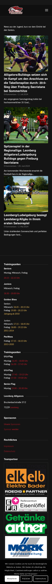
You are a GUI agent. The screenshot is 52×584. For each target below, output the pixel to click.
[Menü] (46, 10)
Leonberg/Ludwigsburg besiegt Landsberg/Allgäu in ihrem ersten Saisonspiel (25, 219)
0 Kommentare (10, 94)
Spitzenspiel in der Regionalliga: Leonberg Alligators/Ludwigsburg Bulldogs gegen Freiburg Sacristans (21, 154)
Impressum (9, 446)
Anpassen (26, 578)
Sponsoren (12, 424)
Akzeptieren (12, 578)
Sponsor (11, 429)
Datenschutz (9, 451)
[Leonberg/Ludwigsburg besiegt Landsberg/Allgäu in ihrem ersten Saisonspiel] (26, 194)
